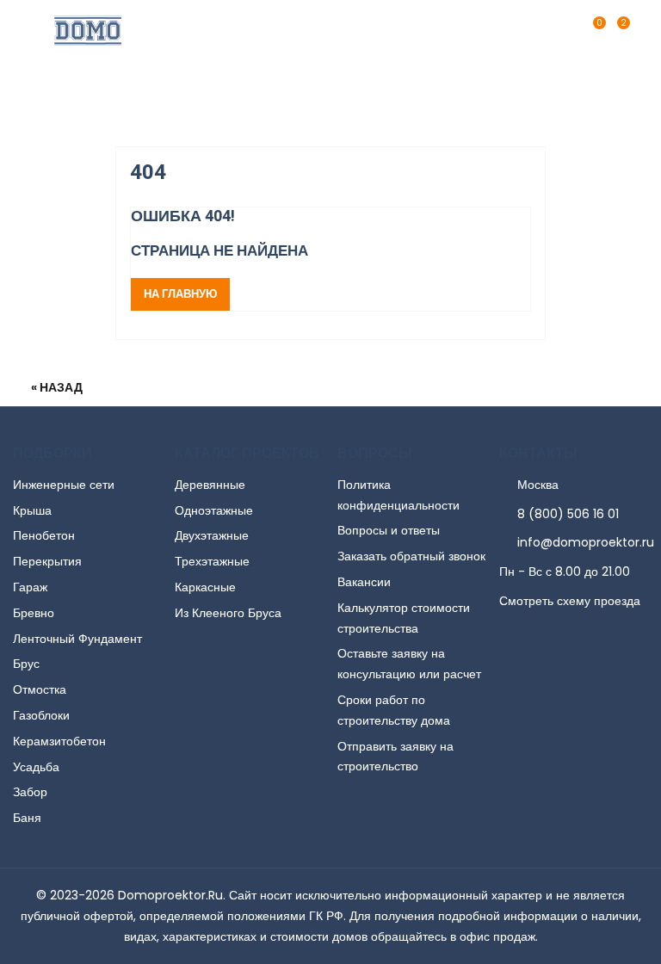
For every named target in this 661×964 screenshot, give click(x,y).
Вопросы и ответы (388, 530)
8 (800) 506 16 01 (568, 513)
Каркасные (205, 587)
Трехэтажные (212, 561)
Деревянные (210, 484)
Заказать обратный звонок (411, 556)
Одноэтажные (214, 510)
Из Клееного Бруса (228, 612)
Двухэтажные (212, 535)
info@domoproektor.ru (585, 542)
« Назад (57, 387)
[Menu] (639, 30)
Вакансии (364, 581)
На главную (180, 294)
